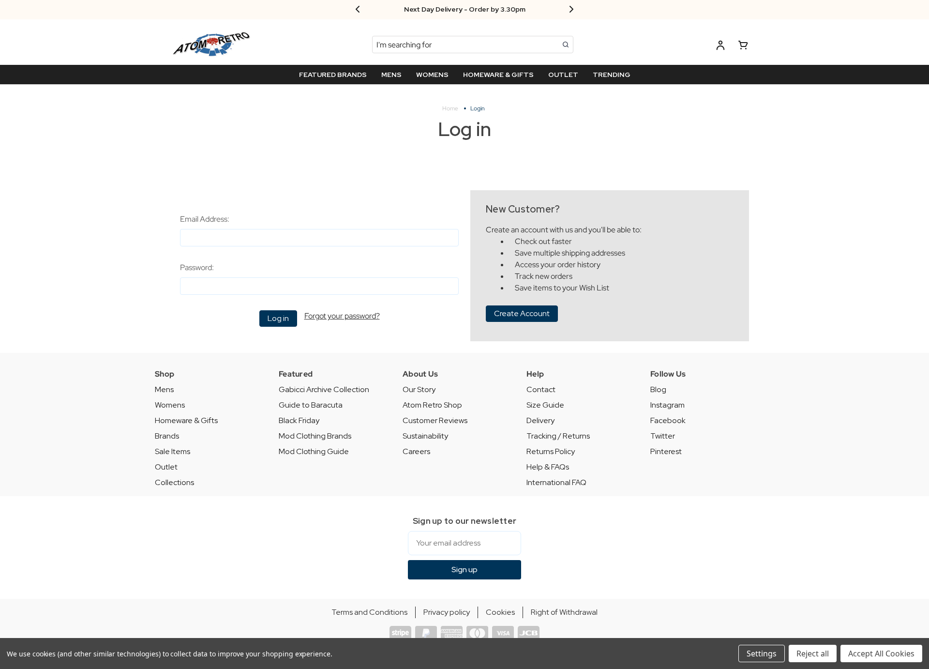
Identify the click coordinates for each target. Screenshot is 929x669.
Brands (167, 436)
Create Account (522, 313)
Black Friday (299, 420)
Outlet (166, 467)
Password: (197, 267)
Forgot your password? (342, 316)
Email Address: (204, 219)
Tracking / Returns (558, 436)
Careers (416, 451)
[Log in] (720, 46)
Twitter (662, 436)
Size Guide (545, 405)
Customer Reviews (435, 420)
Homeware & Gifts (186, 420)
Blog (658, 389)
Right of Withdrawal (564, 612)
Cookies (500, 612)
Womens (170, 405)
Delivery (540, 420)
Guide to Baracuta (311, 405)
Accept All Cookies (881, 653)
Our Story (419, 389)
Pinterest (666, 451)
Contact (540, 389)
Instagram (667, 405)
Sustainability (425, 436)
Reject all (812, 653)
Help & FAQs (547, 467)
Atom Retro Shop (432, 405)
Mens (164, 389)
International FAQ (556, 482)
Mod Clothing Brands (315, 436)
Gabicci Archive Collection (324, 389)
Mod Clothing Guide (314, 451)
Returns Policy (550, 451)
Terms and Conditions (369, 612)
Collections (174, 482)
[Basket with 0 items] (743, 46)
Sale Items (172, 451)
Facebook (668, 420)
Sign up (464, 569)
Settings (762, 653)
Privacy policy (446, 612)
